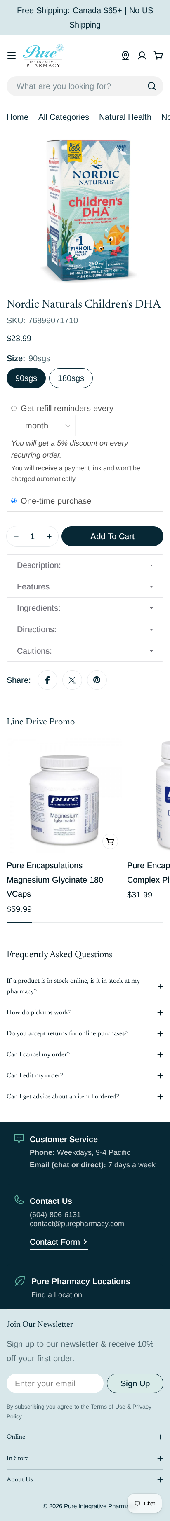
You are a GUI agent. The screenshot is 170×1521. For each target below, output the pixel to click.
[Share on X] (72, 680)
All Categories (63, 116)
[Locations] (125, 56)
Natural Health (125, 116)
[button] (85, 565)
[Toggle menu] (12, 56)
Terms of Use (108, 1406)
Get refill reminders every (68, 408)
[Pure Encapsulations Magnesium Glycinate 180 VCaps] (64, 795)
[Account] (142, 56)
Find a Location (56, 1295)
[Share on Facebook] (47, 680)
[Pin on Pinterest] (97, 680)
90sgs (26, 378)
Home (17, 116)
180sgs (71, 378)
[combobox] (85, 86)
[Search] (152, 86)
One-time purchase (56, 500)
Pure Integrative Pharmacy (100, 1505)
